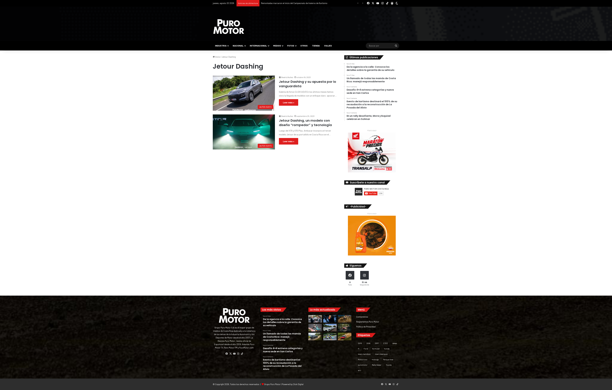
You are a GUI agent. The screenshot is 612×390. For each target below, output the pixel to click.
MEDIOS (277, 45)
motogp (375, 359)
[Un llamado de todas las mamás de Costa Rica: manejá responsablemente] (330, 319)
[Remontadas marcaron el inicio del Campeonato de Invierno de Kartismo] (330, 336)
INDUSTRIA (220, 45)
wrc (359, 370)
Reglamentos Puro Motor (367, 321)
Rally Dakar (376, 365)
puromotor (363, 365)
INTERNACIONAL (258, 45)
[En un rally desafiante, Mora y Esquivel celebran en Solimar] (344, 327)
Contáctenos (362, 316)
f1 (358, 348)
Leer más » (288, 102)
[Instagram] (238, 354)
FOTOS (290, 45)
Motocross (362, 359)
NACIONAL (238, 45)
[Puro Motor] (229, 27)
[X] (230, 354)
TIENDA (316, 45)
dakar (394, 343)
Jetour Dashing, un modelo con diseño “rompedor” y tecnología (305, 122)
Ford (366, 348)
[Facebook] (227, 354)
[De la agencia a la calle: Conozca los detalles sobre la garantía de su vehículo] (315, 319)
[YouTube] (234, 354)
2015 (360, 343)
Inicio (217, 57)
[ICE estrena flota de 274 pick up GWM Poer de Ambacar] (330, 327)
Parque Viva (388, 359)
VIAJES (328, 45)
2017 (377, 343)
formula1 (376, 348)
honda (387, 348)
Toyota (389, 365)
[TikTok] (242, 354)
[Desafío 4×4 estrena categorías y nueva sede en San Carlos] (344, 319)
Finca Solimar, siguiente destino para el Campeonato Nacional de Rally (293, 3)
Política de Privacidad (365, 326)
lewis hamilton (364, 354)
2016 (368, 343)
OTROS (304, 45)
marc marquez (381, 354)
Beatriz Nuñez (287, 77)
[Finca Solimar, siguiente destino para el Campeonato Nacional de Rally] (344, 336)
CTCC (385, 343)
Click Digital (298, 384)
